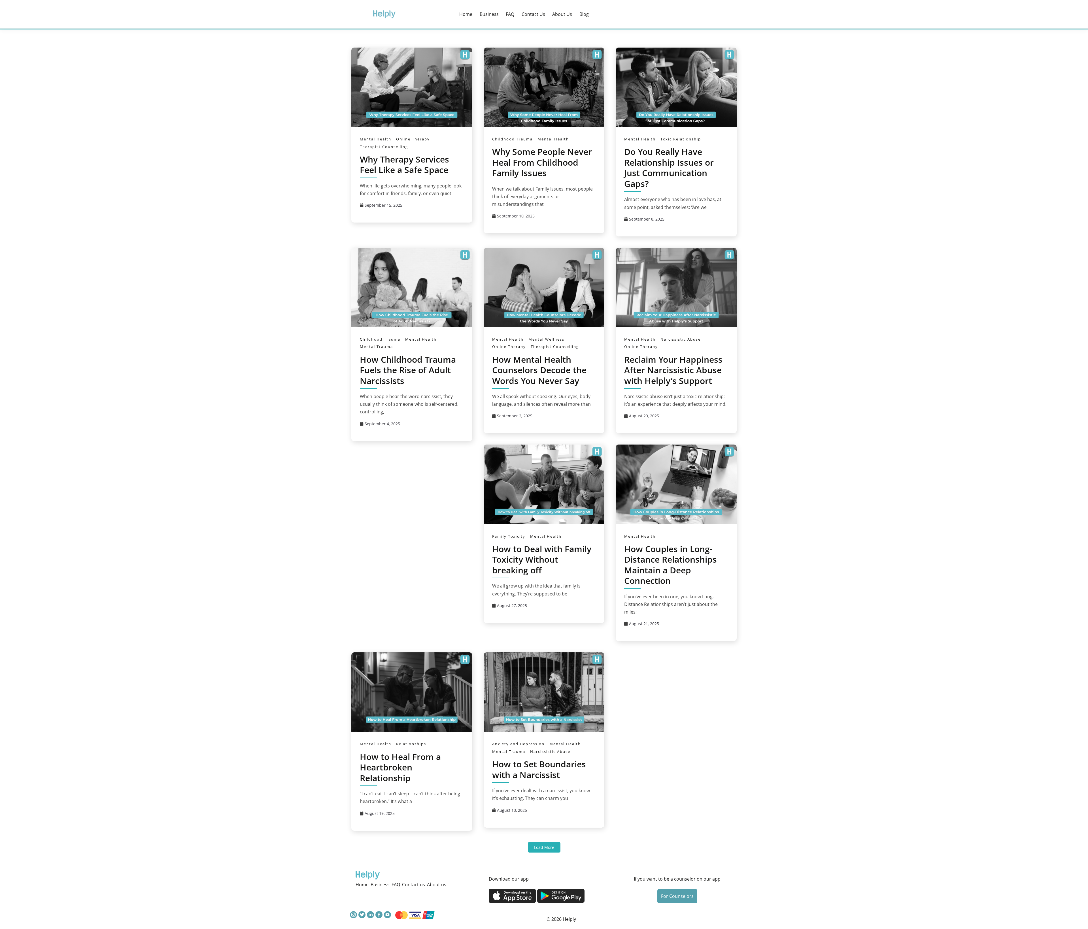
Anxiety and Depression (518, 743)
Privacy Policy (516, 914)
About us (562, 14)
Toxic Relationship (680, 139)
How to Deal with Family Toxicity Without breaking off (541, 559)
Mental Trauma (376, 346)
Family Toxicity (508, 536)
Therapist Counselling (384, 146)
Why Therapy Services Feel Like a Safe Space (404, 164)
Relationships (411, 743)
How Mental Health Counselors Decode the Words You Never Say (539, 370)
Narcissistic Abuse (680, 339)
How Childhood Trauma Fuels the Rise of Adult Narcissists (408, 370)
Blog (584, 14)
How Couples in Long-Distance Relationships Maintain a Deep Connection (670, 565)
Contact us (533, 14)
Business (489, 14)
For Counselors (677, 896)
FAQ (510, 14)
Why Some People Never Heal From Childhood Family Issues (542, 162)
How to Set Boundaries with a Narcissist (539, 769)
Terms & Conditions (465, 914)
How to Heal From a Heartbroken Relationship (400, 767)
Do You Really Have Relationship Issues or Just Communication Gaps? (669, 167)
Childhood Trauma (512, 139)
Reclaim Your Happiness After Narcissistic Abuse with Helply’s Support (673, 370)
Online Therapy (413, 139)
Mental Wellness (546, 339)
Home (465, 14)
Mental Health (375, 139)
